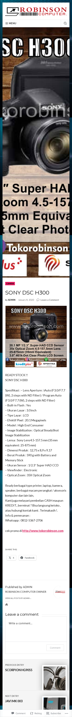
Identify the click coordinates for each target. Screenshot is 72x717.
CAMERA (10, 283)
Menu (12, 23)
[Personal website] (6, 604)
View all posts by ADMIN (17, 598)
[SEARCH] (64, 23)
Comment (55, 647)
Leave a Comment (50, 300)
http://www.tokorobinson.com (42, 531)
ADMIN (11, 300)
